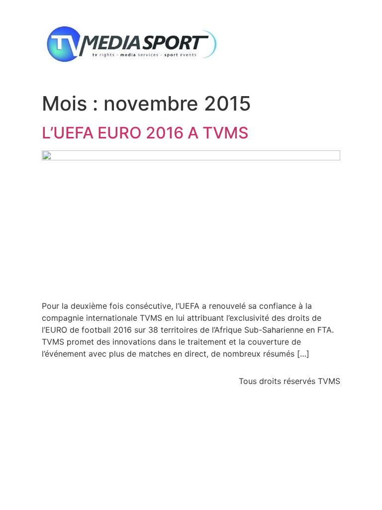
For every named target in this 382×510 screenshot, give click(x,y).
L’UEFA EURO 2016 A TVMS (145, 132)
